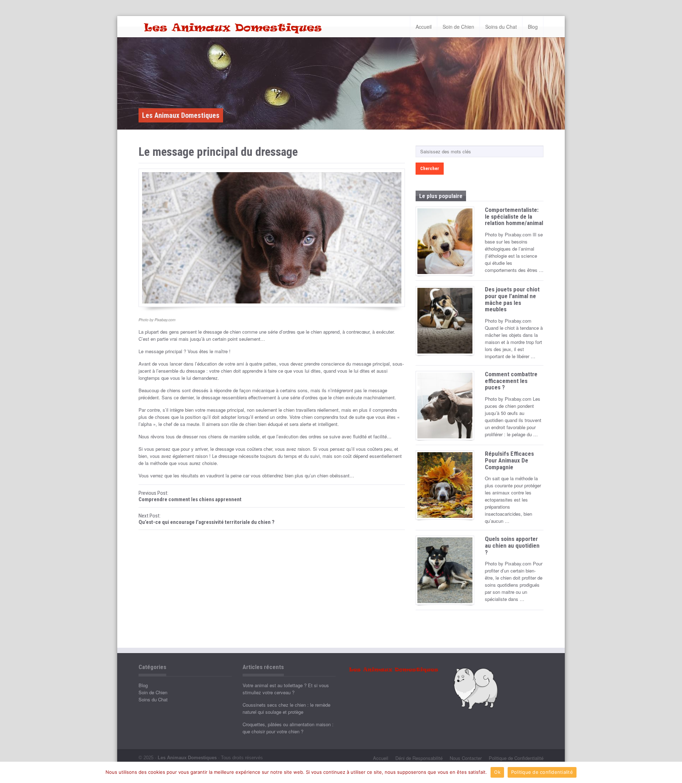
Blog (533, 26)
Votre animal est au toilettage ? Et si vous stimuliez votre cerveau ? (286, 689)
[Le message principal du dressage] (271, 237)
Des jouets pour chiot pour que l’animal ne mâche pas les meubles (512, 299)
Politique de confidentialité (542, 772)
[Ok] (673, 772)
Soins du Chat (501, 26)
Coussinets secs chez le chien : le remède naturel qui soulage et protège (286, 708)
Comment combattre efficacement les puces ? (511, 381)
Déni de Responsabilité (419, 758)
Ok (497, 772)
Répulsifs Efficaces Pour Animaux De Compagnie (509, 460)
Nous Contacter (466, 758)
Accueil (424, 26)
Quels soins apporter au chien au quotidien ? (512, 545)
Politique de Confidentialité (516, 758)
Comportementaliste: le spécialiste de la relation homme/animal (514, 216)
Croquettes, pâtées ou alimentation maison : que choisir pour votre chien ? (288, 728)
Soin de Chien (458, 26)
